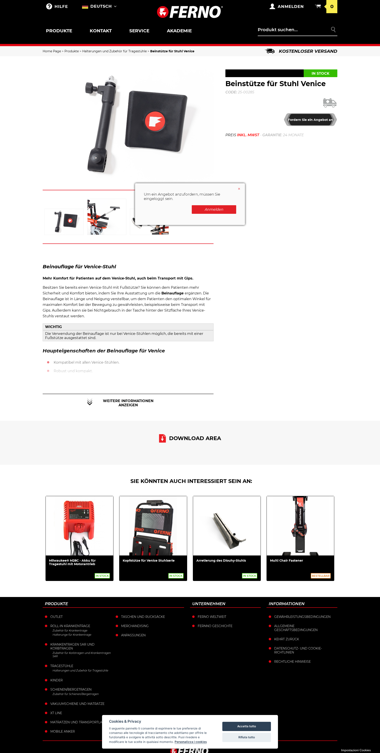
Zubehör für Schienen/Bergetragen (76, 694)
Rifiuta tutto (246, 737)
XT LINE (56, 713)
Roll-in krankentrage (70, 626)
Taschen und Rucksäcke (143, 617)
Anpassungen (133, 635)
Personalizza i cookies (191, 742)
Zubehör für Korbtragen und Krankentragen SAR (82, 654)
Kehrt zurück (286, 639)
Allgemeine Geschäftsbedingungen (296, 628)
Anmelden (214, 209)
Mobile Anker (62, 731)
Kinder (56, 680)
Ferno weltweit (212, 617)
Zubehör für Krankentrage (70, 630)
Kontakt (101, 30)
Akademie (179, 30)
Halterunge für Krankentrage (72, 634)
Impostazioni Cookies (356, 750)
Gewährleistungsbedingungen (302, 617)
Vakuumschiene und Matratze (77, 704)
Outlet (56, 617)
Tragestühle (61, 666)
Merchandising (135, 626)
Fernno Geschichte (215, 626)
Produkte (59, 30)
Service (139, 30)
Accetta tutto (246, 726)
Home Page (52, 51)
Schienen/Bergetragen (70, 689)
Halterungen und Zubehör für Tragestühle (114, 51)
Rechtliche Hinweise (292, 662)
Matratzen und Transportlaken (79, 722)
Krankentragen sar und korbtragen (72, 646)
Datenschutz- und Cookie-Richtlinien (298, 650)
